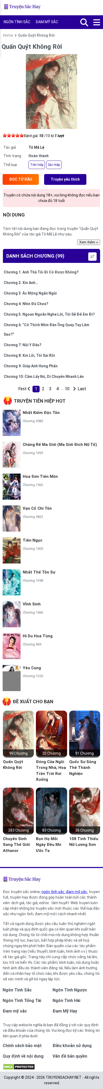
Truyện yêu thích (65, 179)
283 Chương (18, 830)
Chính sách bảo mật (22, 1045)
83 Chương (51, 830)
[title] (74, 389)
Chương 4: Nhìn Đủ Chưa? (26, 304)
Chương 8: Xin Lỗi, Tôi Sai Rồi (29, 355)
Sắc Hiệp (54, 165)
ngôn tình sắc (53, 892)
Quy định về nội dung (23, 1056)
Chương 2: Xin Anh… (21, 283)
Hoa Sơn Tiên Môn (40, 476)
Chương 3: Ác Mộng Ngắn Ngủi (30, 293)
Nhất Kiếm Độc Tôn (41, 412)
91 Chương (84, 753)
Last (81, 388)
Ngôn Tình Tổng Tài (22, 1000)
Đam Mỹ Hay (65, 1011)
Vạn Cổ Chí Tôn (37, 508)
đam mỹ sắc (76, 892)
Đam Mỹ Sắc (47, 22)
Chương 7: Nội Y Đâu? (22, 345)
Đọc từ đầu (20, 179)
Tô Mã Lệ (36, 147)
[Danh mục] (97, 22)
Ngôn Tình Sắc (17, 22)
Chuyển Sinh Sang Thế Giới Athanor (16, 844)
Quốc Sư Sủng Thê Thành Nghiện (82, 767)
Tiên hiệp (36, 165)
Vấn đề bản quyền (70, 1056)
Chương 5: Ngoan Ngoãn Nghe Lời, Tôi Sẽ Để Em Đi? (49, 314)
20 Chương (51, 753)
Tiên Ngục (33, 540)
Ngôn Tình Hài (66, 1000)
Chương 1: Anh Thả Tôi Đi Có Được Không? (41, 272)
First (21, 388)
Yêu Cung (32, 668)
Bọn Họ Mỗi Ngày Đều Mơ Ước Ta (48, 844)
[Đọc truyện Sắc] (23, 7)
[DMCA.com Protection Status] (19, 1069)
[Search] (84, 22)
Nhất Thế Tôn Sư (39, 572)
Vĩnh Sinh (32, 604)
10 (67, 388)
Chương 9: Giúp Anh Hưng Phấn (31, 366)
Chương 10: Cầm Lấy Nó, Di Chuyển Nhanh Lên (44, 376)
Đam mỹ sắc (15, 1011)
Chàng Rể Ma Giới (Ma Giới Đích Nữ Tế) (60, 444)
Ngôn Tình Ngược (70, 989)
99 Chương (18, 753)
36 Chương (84, 830)
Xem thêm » (88, 242)
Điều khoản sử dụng (72, 1045)
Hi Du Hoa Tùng (38, 636)
